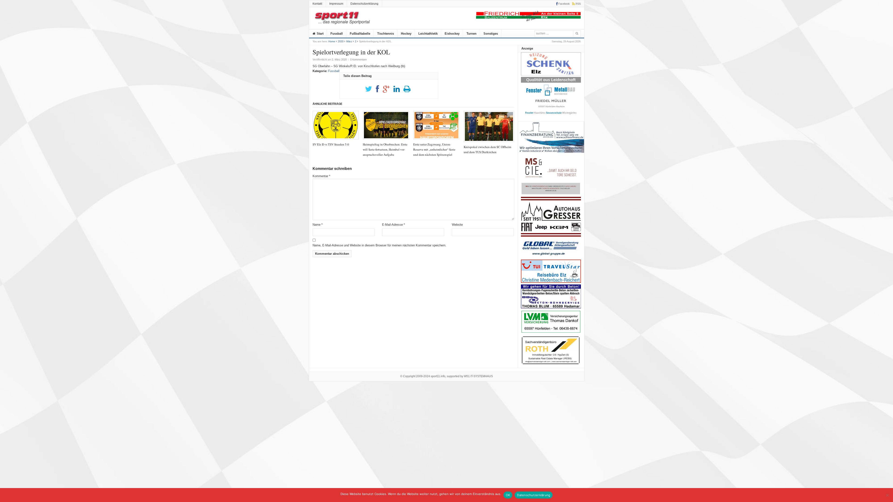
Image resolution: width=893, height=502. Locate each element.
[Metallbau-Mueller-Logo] (551, 116)
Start (319, 33)
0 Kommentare (358, 59)
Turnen (471, 33)
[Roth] (551, 365)
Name (318, 224)
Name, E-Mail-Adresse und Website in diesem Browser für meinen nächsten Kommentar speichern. (379, 245)
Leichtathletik (428, 33)
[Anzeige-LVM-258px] (551, 332)
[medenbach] (551, 282)
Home (331, 41)
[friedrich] (528, 20)
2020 (340, 41)
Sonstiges (490, 33)
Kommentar (321, 176)
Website (457, 224)
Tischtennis (385, 33)
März (349, 41)
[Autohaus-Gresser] (551, 235)
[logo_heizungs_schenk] (551, 74)
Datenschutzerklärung (364, 3)
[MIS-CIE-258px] (551, 194)
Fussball (336, 33)
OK (508, 495)
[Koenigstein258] (551, 154)
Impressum (336, 3)
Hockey (406, 33)
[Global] (551, 257)
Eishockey (452, 33)
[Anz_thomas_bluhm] (551, 307)
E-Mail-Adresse (393, 224)
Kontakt (317, 3)
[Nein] (887, 495)
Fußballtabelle (360, 33)
